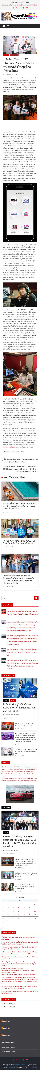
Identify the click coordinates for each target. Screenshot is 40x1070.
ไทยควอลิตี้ (33, 780)
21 (24, 915)
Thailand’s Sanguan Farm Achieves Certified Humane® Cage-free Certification (26, 875)
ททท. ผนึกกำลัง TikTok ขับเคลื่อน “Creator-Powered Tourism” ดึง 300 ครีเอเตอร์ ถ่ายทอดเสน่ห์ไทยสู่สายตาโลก (22, 614)
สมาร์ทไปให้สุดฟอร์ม (11, 780)
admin (16, 74)
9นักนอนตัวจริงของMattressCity (8, 766)
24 (3, 918)
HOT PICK (6, 55)
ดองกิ (24, 773)
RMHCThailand (30, 771)
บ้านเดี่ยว (25, 776)
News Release (14, 55)
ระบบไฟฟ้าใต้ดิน (21, 778)
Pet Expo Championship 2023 (16, 771)
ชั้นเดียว (20, 773)
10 (3, 911)
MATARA (21, 769)
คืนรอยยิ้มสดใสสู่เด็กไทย (13, 773)
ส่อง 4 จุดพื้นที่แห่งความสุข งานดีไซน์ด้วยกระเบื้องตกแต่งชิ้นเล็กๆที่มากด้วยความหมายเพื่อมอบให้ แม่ (20, 506)
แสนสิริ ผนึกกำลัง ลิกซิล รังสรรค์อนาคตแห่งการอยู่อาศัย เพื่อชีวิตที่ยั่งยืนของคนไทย (24, 887)
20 (19, 915)
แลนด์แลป (18, 780)
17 (3, 915)
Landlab (17, 769)
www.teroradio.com (9, 447)
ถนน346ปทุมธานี (29, 773)
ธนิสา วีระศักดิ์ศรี (10, 776)
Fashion (21, 766)
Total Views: (5, 1004)
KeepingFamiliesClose (29, 766)
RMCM (25, 771)
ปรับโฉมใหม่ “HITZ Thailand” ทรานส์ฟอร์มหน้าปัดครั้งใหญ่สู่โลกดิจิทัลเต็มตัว (26, 751)
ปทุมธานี (35, 776)
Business (6, 700)
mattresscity (27, 769)
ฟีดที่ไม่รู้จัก (7, 1021)
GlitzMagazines (9, 933)
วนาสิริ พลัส (34, 778)
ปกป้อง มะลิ (29, 776)
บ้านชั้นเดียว (20, 776)
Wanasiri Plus (4, 773)
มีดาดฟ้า (11, 778)
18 (8, 915)
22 (29, 915)
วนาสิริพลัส (3, 780)
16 (35, 911)
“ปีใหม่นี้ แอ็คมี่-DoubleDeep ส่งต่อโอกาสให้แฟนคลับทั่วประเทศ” (25, 725)
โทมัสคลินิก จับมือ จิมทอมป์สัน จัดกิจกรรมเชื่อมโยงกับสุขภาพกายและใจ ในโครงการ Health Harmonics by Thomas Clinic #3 (18, 579)
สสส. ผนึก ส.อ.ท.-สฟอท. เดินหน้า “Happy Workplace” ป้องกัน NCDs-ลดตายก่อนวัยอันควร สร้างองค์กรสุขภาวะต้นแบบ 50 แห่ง (25, 862)
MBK (2, 771)
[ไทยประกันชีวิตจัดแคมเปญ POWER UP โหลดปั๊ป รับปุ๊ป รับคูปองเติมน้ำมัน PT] (20, 520)
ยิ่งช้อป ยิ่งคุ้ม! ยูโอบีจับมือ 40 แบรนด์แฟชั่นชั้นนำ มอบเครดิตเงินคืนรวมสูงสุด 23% (19, 707)
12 (13, 911)
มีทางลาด (15, 778)
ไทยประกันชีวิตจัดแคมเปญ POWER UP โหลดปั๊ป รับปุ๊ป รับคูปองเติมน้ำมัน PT (19, 542)
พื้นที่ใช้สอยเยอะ (4, 778)
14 (24, 911)
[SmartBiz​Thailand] (3, 26)
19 (13, 915)
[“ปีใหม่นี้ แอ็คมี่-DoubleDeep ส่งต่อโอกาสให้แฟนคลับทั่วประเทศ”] (7, 726)
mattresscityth (33, 769)
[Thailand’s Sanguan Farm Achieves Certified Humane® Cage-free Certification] (7, 876)
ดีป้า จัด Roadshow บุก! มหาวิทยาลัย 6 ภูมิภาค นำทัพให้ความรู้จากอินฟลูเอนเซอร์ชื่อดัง (21, 460)
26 (13, 918)
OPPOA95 (6, 771)
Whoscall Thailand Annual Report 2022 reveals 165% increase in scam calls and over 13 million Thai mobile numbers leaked (19, 469)
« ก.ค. (3, 927)
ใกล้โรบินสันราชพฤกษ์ (26, 780)
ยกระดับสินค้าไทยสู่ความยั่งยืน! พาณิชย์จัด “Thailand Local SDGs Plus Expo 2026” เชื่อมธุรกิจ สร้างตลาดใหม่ (22, 652)
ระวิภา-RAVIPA (28, 778)
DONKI (17, 766)
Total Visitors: (5, 1007)
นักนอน (15, 776)
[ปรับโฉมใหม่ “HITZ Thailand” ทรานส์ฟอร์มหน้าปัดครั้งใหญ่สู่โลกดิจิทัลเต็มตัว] (7, 752)
